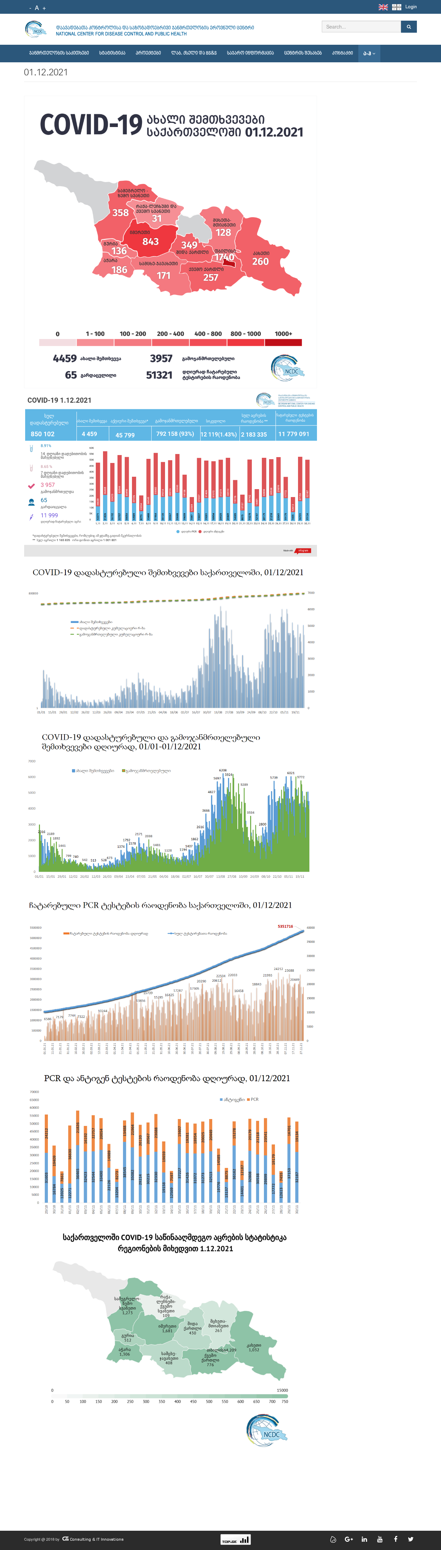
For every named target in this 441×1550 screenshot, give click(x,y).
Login (411, 7)
